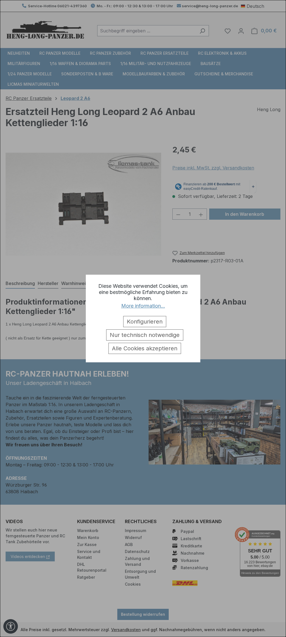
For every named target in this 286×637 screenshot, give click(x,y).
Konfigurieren (145, 321)
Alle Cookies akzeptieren (144, 348)
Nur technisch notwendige (145, 335)
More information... (143, 306)
